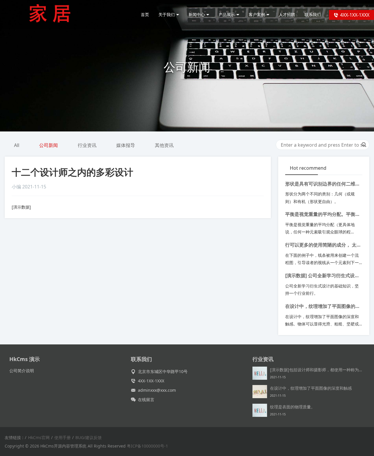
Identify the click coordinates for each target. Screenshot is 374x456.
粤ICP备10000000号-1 (147, 446)
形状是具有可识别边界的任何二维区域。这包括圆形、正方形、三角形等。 (322, 184)
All (16, 145)
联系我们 (312, 14)
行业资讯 (87, 145)
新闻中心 (196, 14)
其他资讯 (164, 145)
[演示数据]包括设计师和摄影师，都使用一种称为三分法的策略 (317, 369)
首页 (145, 14)
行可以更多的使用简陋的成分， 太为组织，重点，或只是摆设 (323, 245)
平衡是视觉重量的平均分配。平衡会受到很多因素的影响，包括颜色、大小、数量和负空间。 (322, 215)
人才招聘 (287, 14)
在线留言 (146, 399)
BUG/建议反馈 (88, 437)
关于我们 (166, 14)
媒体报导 (125, 145)
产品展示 (227, 14)
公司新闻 (48, 145)
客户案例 (257, 14)
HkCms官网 (39, 437)
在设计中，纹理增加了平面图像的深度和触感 (322, 307)
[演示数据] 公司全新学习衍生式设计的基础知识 (322, 276)
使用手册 (62, 437)
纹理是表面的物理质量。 (292, 407)
